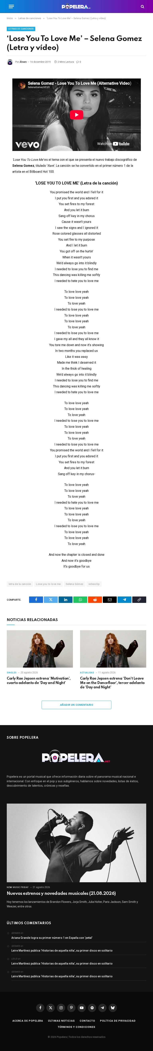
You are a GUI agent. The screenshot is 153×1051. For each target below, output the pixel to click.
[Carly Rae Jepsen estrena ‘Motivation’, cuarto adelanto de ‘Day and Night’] (40, 649)
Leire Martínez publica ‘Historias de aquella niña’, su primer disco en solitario (62, 950)
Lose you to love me (48, 584)
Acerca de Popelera (27, 1020)
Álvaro (23, 62)
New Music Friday (18, 887)
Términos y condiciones (76, 1026)
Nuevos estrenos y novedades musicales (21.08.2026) (61, 893)
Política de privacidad (118, 1020)
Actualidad (87, 672)
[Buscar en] (142, 6)
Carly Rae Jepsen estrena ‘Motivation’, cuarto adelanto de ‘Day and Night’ (39, 681)
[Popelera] (76, 6)
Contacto (87, 1020)
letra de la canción (20, 584)
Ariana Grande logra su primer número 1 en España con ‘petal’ (51, 937)
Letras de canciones (21, 29)
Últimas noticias (61, 1020)
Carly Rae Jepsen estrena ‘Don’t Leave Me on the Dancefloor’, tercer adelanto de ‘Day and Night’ (112, 683)
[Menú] (11, 6)
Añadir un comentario (76, 704)
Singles (12, 672)
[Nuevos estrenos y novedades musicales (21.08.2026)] (76, 843)
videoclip (94, 584)
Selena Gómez (74, 584)
